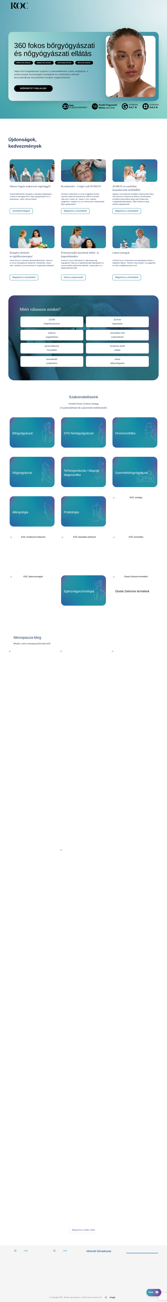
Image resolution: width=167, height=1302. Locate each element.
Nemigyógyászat (44, 63)
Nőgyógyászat (84, 63)
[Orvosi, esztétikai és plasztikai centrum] (19, 6)
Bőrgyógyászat (23, 63)
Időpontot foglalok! (33, 88)
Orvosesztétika (64, 63)
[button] (145, 5)
